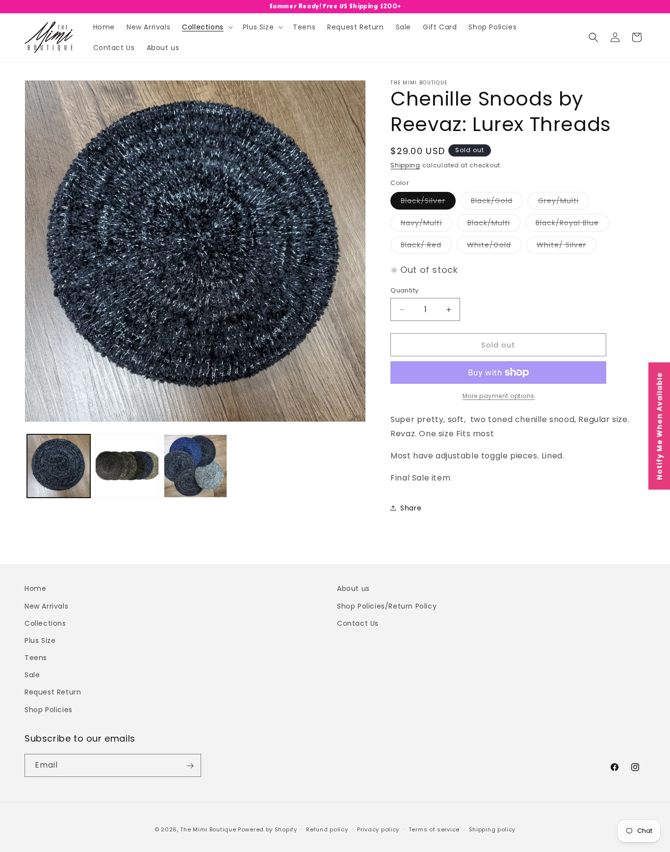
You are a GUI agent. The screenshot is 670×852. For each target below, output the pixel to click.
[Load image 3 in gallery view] (195, 466)
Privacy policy (378, 829)
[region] (335, 6)
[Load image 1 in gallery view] (58, 466)
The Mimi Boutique (208, 829)
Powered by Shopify (267, 829)
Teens (36, 657)
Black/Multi (493, 224)
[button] (206, 27)
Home (35, 588)
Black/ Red (426, 247)
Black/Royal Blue (572, 224)
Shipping (405, 165)
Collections (45, 623)
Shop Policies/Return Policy (387, 606)
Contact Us (358, 623)
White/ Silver (566, 247)
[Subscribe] (190, 765)
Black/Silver (428, 202)
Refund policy (327, 829)
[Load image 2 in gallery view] (126, 466)
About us (353, 588)
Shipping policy (492, 829)
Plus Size (40, 640)
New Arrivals (46, 606)
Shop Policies (49, 709)
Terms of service (434, 829)
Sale (32, 675)
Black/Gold (497, 202)
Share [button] (410, 508)
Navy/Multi (426, 224)
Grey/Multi (563, 202)
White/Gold (494, 247)
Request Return (53, 692)
